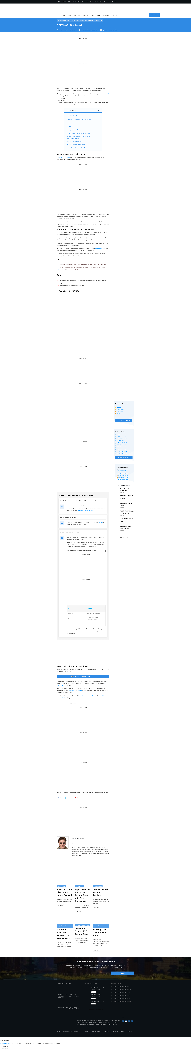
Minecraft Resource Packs (95, 20)
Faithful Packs (120, 409)
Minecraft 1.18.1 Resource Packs (86, 696)
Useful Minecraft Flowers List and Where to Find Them (126, 520)
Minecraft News (61, 886)
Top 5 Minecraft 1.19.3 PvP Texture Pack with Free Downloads (126, 497)
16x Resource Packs (123, 472)
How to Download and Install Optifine (122, 989)
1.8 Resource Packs (121, 453)
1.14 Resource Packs (121, 442)
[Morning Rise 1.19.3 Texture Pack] (101, 919)
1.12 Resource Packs (121, 446)
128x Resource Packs (123, 477)
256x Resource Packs (123, 479)
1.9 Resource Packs (121, 451)
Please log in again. (5, 1043)
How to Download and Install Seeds (122, 992)
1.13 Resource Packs (121, 444)
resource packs (99, 248)
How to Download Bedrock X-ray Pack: (80, 133)
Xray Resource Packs (63, 20)
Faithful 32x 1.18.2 (97, 1001)
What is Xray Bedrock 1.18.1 (77, 115)
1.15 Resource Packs (121, 440)
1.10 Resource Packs (121, 449)
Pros (69, 122)
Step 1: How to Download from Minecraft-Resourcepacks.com (78, 137)
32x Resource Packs (123, 473)
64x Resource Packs (123, 475)
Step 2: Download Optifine (74, 141)
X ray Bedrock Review (75, 130)
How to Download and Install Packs (122, 986)
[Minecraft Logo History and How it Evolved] (65, 879)
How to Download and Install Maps (122, 998)
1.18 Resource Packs (121, 435)
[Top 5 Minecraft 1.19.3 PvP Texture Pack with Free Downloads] (83, 879)
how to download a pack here (85, 510)
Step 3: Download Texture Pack (76, 144)
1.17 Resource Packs (121, 437)
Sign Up (123, 973)
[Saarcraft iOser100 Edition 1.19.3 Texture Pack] (65, 919)
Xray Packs (120, 411)
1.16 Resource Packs (121, 438)
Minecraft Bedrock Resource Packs (78, 20)
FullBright (79, 690)
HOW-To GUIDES (116, 983)
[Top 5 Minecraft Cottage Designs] (101, 879)
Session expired (4, 1040)
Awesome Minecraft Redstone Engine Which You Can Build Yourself (127, 511)
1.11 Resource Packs (121, 448)
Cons (69, 126)
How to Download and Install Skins (122, 995)
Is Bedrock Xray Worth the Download (79, 119)
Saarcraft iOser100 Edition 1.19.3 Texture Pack (62, 996)
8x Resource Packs (122, 470)
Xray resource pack (64, 157)
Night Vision (72, 690)
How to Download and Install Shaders (122, 1001)
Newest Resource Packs (65, 983)
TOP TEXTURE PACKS (90, 983)
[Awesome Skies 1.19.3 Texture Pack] (83, 919)
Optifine (119, 407)
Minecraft (88, 631)
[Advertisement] (124, 560)
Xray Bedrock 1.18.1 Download (77, 147)
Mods (118, 413)
